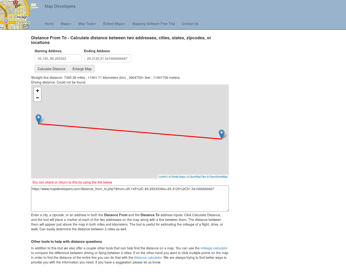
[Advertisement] (268, 68)
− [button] (37, 98)
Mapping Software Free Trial (154, 23)
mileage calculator (214, 248)
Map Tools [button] (86, 23)
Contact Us (190, 23)
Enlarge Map (82, 68)
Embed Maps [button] (113, 23)
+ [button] (37, 91)
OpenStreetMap (218, 176)
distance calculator (148, 257)
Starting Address (48, 50)
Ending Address (97, 50)
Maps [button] (65, 23)
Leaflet (163, 176)
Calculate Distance (51, 68)
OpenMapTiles (197, 176)
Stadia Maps (178, 176)
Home (49, 23)
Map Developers (60, 6)
